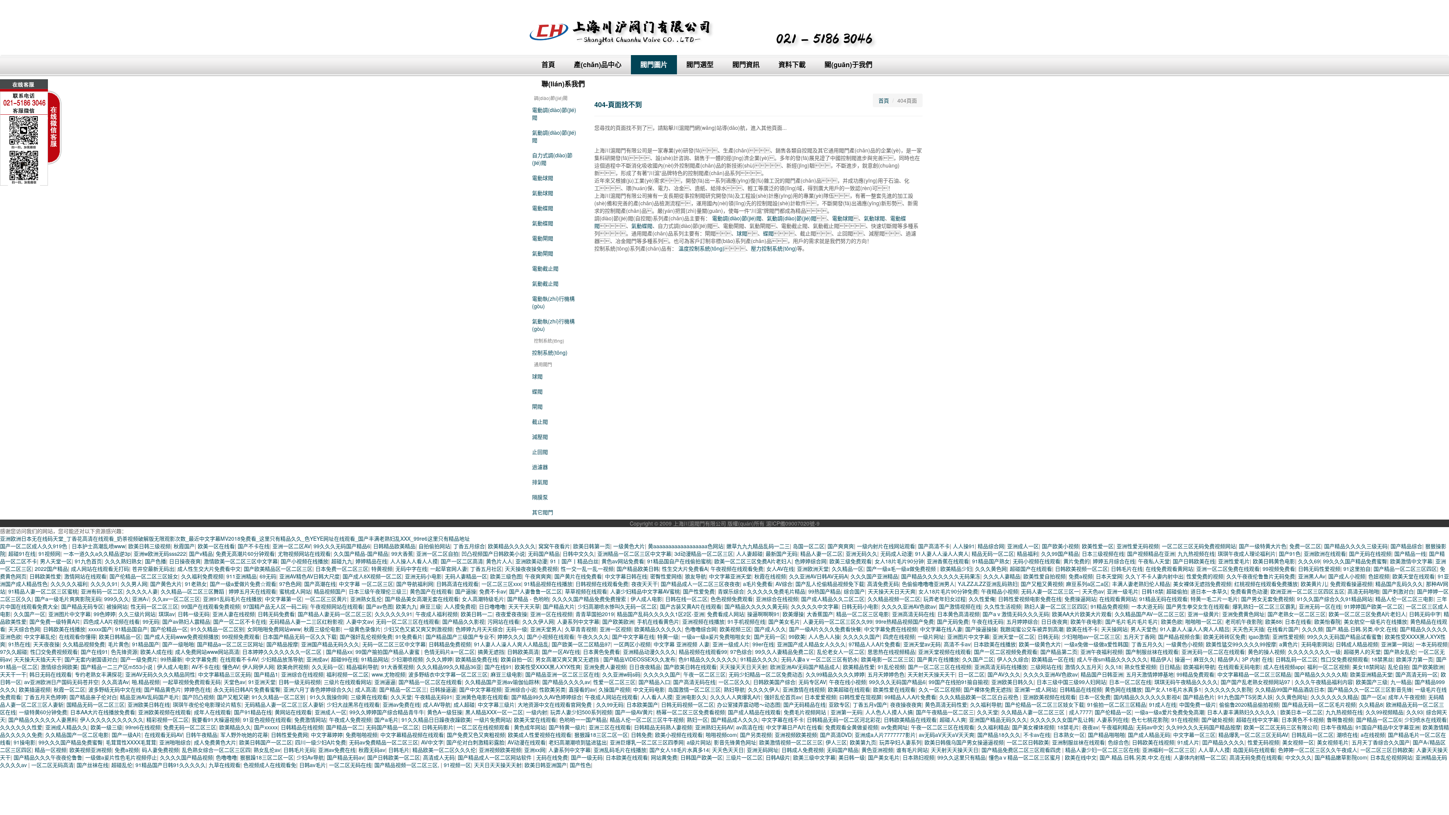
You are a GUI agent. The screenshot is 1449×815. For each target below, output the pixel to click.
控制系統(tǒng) (550, 352)
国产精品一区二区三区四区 (1405, 568)
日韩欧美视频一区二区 (1081, 568)
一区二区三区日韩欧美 (1386, 749)
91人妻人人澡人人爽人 (942, 553)
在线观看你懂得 (77, 636)
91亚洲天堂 (261, 682)
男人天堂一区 (56, 561)
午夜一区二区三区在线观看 (942, 727)
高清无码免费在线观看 (1255, 757)
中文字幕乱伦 (40, 636)
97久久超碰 (13, 651)
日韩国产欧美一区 (701, 757)
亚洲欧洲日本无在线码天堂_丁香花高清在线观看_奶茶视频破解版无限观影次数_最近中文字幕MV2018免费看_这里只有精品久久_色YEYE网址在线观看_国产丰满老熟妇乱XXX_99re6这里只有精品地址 (235, 538)
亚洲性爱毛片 (1234, 561)
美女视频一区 (1298, 742)
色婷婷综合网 (810, 561)
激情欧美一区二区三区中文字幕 (241, 561)
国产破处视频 (1217, 719)
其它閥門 (542, 512)
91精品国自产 (131, 629)
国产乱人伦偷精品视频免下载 (829, 583)
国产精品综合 (1406, 546)
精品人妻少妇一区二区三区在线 (1102, 749)
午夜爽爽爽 (538, 576)
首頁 (548, 64)
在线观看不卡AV (239, 659)
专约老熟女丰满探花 (98, 674)
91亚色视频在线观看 (267, 719)
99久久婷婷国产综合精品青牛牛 (386, 712)
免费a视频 (1081, 576)
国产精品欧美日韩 (638, 568)
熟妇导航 (734, 689)
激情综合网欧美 (59, 666)
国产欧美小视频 (1060, 546)
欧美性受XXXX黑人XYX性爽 (548, 666)
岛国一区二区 (808, 546)
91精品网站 (374, 659)
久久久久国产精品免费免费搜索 (590, 599)
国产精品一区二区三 (403, 689)
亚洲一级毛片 (1122, 591)
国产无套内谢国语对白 (91, 659)
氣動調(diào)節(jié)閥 (554, 136)
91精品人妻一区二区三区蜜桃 (43, 591)
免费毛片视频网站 (806, 712)
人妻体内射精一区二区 (1200, 757)
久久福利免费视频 (202, 576)
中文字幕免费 (201, 659)
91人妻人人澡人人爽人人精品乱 (511, 644)
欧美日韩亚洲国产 (546, 765)
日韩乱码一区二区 (1296, 659)
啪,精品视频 (146, 682)
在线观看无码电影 (1239, 666)
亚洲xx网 (534, 749)
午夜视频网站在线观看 (336, 606)
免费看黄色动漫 (1249, 591)
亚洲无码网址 (762, 749)
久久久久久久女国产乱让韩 (1062, 719)
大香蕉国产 (820, 614)
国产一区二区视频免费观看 (1005, 651)
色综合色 (1118, 742)
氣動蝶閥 (542, 223)
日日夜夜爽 (1054, 621)
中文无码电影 (649, 689)
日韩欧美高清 (523, 651)
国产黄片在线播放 (938, 659)
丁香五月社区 (486, 568)
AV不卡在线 (205, 666)
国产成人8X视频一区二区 (372, 576)
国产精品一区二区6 (1378, 719)
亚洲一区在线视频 (551, 614)
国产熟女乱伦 (1399, 651)
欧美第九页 (863, 742)
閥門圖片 (654, 64)
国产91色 (1290, 553)
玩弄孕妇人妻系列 (900, 742)
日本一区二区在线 (1130, 682)
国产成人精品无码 (1149, 734)
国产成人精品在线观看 (754, 712)
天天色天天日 (728, 749)
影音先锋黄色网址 (735, 742)
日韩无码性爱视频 (1319, 568)
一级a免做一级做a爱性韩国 (1096, 644)
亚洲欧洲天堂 (813, 568)
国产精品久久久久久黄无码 (756, 606)
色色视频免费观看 (732, 599)
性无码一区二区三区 (154, 606)
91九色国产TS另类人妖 (1245, 697)
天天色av (1093, 591)
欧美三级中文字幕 (814, 757)
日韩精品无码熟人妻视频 (663, 727)
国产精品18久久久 (998, 734)
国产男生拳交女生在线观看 (1197, 606)
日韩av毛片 (312, 765)
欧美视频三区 (735, 629)
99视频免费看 (1279, 568)
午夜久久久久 (593, 636)
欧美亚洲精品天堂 (1371, 674)
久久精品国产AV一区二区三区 (1149, 614)
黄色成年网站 (530, 727)
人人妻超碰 (749, 553)
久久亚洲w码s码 (621, 674)
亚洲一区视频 (615, 629)
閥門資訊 (746, 64)
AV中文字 (432, 742)
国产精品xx (339, 651)
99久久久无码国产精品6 (342, 546)
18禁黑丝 (1382, 659)
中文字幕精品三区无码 (224, 674)
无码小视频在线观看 (1036, 561)
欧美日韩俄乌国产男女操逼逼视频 (964, 742)
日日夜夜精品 (645, 666)
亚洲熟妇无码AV (714, 727)
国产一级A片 (127, 734)
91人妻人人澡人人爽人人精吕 (1194, 629)
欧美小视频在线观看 (679, 734)
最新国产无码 (781, 553)
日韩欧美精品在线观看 (910, 719)
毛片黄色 (118, 644)
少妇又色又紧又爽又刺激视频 (418, 629)
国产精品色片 (1199, 697)
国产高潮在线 (320, 583)
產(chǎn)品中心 (597, 64)
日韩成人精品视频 (1357, 644)
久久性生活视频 (1002, 606)
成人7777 (1080, 712)
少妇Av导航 (310, 757)
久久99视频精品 (1384, 712)
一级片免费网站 (492, 719)
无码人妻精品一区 (466, 576)
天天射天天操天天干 (931, 674)
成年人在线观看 (212, 712)
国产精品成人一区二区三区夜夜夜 (700, 583)
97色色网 (290, 583)
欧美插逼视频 (35, 689)
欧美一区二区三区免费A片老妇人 (753, 561)
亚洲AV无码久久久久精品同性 (160, 674)
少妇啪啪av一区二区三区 (1091, 636)
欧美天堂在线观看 (1413, 576)
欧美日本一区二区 (1301, 712)
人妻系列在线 (1112, 719)
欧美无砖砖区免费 (1224, 636)
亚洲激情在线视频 (804, 689)
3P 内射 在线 (1257, 659)
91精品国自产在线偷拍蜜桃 (679, 561)
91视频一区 (457, 765)
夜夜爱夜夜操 (511, 614)
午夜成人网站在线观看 (611, 697)
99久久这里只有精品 (961, 757)
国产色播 (155, 561)
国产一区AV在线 (561, 651)
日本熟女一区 (1069, 734)
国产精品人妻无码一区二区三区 (335, 614)
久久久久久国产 (861, 636)
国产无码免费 (953, 621)
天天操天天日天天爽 (891, 591)
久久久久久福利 (69, 583)
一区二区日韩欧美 (1028, 742)
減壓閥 (540, 436)
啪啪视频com (721, 734)
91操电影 (24, 742)
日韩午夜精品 (201, 734)
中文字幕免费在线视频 (890, 629)
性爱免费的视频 (1204, 576)
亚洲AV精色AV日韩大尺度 (309, 576)
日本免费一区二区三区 (341, 568)
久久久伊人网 (538, 621)
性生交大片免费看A (685, 568)
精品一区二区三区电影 (862, 614)
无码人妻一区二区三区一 (1050, 591)
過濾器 (540, 467)
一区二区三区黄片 (326, 599)
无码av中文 (1149, 727)
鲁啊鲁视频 (1340, 719)
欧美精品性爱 (859, 666)
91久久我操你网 (329, 697)
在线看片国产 (1283, 629)
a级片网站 (699, 742)
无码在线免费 (552, 757)
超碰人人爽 (953, 719)
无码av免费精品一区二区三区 (383, 742)
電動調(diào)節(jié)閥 (554, 113)
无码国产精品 (544, 553)
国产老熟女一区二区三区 (1296, 614)
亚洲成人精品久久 (66, 727)
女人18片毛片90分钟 (899, 561)
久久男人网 (134, 583)
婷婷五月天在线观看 (252, 591)
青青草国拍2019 (594, 614)
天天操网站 (1114, 629)
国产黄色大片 (166, 583)
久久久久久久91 (393, 614)
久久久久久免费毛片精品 (776, 591)
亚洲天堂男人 (546, 629)
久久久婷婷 (439, 659)
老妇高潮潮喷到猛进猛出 (578, 742)
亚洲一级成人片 (730, 644)
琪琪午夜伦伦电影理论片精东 (207, 704)
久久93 (1414, 712)
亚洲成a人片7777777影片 (885, 734)
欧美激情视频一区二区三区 (791, 742)
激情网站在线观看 (85, 576)
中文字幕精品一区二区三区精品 (1254, 674)
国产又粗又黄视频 (1042, 583)
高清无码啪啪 (1363, 591)
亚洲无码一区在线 (1320, 606)
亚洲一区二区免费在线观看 (1228, 568)
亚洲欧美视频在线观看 (1049, 697)
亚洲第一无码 (846, 712)
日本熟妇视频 (918, 757)
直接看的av (582, 689)
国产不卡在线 (253, 546)
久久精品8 (1371, 704)
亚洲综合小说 (520, 689)
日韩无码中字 (1425, 614)
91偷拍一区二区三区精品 (1116, 704)
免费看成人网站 (725, 614)
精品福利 (1027, 553)
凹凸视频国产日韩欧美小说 (493, 553)
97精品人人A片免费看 (874, 644)
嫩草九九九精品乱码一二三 (758, 546)
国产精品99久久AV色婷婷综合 (546, 697)
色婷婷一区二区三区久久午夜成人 (1317, 749)
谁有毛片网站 (912, 749)
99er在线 (763, 644)
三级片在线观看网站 (347, 682)
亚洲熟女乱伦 (366, 599)
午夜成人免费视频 (350, 719)
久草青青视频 (581, 629)
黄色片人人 (499, 561)
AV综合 (783, 583)
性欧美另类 (552, 689)
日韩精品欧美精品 (394, 546)
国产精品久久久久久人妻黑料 (42, 719)
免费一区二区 (1305, 546)
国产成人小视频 (1346, 576)
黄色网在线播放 (1123, 689)
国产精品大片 (559, 606)
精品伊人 (1161, 659)
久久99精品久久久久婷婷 (835, 674)
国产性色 (580, 765)
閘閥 (537, 406)
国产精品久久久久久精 (1320, 674)
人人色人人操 (824, 636)
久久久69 (1309, 561)
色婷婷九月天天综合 (479, 629)
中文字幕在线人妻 (941, 629)
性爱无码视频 (1263, 742)
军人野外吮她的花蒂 (244, 734)
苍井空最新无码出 (153, 568)
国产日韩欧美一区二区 (393, 757)
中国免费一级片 (1197, 704)
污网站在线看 (503, 621)
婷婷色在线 (197, 689)
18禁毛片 (1068, 727)
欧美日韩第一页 (591, 546)
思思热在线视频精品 (891, 651)
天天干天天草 (524, 606)
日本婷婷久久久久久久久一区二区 (282, 651)
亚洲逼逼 (384, 682)
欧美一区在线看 (216, 546)
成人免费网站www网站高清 (207, 651)
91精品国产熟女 (991, 561)
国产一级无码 (587, 757)
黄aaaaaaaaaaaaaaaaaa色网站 (685, 546)
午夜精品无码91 (433, 697)
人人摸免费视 (460, 606)
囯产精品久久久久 (1223, 742)
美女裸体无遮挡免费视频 (1202, 583)
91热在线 (19, 644)
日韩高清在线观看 (457, 583)
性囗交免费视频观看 (54, 651)
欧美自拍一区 (516, 659)
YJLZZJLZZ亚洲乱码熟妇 (988, 583)
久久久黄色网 (991, 568)
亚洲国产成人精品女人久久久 (811, 644)
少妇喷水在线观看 (1425, 719)
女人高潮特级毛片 (483, 599)
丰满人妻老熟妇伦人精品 (1141, 583)
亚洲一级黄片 (1203, 614)
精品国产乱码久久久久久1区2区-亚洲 (660, 614)
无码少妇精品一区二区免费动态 (766, 674)
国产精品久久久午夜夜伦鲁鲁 (48, 757)
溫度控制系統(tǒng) (701, 248)
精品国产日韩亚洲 (1102, 674)
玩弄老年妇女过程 (944, 599)
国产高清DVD (836, 734)
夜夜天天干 (644, 583)
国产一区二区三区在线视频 (939, 666)
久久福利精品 (993, 727)
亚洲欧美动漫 (531, 561)
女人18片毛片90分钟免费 (948, 591)
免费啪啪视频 (361, 734)
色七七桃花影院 (1149, 719)
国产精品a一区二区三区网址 (230, 644)
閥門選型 (700, 64)
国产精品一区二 (344, 727)
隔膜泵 (540, 497)
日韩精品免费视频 (450, 644)
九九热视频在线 (1196, 553)
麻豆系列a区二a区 (1087, 583)
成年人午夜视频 (1406, 697)
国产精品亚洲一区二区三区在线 (562, 674)
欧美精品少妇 (956, 568)
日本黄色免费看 (601, 651)
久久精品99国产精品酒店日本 (1289, 689)
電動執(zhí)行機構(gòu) (553, 302)
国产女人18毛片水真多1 (1173, 689)
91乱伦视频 (891, 666)
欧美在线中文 (1081, 757)
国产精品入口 (654, 682)
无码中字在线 (411, 568)
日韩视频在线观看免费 (601, 583)
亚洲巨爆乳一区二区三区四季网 (647, 742)
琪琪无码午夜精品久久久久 (1186, 682)
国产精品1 (266, 674)
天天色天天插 (1248, 629)
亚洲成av (317, 659)
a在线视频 (1373, 734)
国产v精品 (201, 553)
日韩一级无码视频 (299, 682)
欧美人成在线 (156, 651)
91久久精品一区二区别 (217, 629)
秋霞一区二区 (69, 689)
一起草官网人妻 (448, 568)
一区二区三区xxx (501, 583)
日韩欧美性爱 (45, 576)
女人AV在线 (780, 568)
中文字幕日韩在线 (626, 576)
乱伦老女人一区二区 (840, 651)
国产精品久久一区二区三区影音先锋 (1369, 689)
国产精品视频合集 (1179, 636)
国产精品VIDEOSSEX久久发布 (639, 659)
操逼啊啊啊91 (763, 614)
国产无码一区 (770, 636)
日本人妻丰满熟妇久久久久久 (1242, 712)
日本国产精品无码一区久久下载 (300, 636)
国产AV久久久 (1004, 674)
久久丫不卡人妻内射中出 (1154, 576)
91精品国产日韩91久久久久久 (170, 765)
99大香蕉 (402, 553)
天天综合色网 (24, 629)
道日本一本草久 (1209, 591)
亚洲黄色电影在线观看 (481, 697)
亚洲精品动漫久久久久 (649, 651)
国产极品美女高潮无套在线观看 (422, 599)
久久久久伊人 (764, 689)
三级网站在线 (1046, 666)
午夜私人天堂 (1154, 561)
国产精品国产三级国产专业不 (460, 636)
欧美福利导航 (1199, 666)
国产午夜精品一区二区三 (945, 712)
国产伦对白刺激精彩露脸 (475, 742)
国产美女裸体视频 (1033, 727)
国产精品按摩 (282, 644)
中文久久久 (1298, 757)
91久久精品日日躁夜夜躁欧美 (436, 719)
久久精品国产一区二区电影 (77, 734)
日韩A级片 (778, 757)
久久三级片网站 (136, 614)
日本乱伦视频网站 (1391, 757)
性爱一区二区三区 (614, 682)
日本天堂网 (1109, 576)
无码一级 (516, 629)
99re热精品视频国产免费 (904, 621)
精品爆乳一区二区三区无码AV (1253, 734)
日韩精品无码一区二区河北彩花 (844, 719)
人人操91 (964, 546)
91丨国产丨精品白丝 (574, 561)
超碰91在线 (21, 553)
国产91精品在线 (253, 712)
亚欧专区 (839, 704)
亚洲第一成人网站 (1035, 689)
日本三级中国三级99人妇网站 (1071, 682)
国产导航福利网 (414, 583)
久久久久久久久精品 (1334, 697)
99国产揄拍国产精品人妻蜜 (388, 651)
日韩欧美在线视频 (1153, 742)
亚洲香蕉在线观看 (948, 561)
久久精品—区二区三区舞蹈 (193, 591)
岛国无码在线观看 (1254, 749)
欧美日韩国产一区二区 (265, 742)
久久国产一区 (29, 614)
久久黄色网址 (1291, 697)
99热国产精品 (824, 591)
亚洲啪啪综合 (175, 742)
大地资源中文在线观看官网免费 (555, 704)
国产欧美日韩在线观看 (690, 666)
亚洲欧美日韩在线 (149, 704)
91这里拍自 (1357, 568)
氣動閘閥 (542, 253)
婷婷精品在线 (371, 561)
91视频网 (49, 553)
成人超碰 (464, 704)
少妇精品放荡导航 (282, 659)
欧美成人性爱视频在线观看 (539, 734)
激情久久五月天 (1083, 666)
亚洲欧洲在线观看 (1325, 553)
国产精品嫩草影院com (1341, 757)
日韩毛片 (398, 749)
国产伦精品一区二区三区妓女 (143, 576)
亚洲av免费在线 (401, 704)
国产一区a (1373, 697)
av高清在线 (749, 727)
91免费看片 (409, 636)
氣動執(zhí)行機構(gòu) (553, 324)
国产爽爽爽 (841, 546)
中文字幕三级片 (496, 704)
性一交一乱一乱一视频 (587, 568)
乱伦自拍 (1398, 666)
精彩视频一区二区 (167, 719)
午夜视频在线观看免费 (737, 568)
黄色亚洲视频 (877, 749)
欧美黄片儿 (1314, 583)
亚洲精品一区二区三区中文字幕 (634, 553)
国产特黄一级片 (567, 727)
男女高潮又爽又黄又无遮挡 (567, 659)
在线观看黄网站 (1117, 599)
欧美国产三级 (1371, 682)
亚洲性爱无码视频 (1138, 546)
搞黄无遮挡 (491, 651)
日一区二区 (971, 674)
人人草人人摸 (1214, 749)
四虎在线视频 (899, 636)
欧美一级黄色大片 (1040, 644)
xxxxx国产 (100, 629)
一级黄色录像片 (362, 629)
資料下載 (792, 64)
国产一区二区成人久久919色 (34, 546)
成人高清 (365, 689)
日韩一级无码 (193, 614)
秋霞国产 (184, 546)
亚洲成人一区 (1023, 546)
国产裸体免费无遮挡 (987, 689)
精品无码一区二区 (993, 553)
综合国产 (854, 591)
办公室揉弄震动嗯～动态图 (748, 704)
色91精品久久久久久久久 (707, 659)
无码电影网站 (1317, 644)
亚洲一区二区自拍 (437, 553)
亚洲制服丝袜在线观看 (1078, 742)
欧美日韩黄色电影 (1274, 561)
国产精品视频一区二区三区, (407, 765)
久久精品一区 (847, 568)
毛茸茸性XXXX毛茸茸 (131, 742)
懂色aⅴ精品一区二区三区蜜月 (1025, 757)
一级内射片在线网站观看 (886, 546)
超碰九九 (341, 561)
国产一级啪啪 (178, 644)
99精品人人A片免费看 (910, 697)
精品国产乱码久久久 (1399, 583)
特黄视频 (381, 568)
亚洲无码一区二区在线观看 (1213, 651)
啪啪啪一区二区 (1203, 621)
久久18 (1113, 666)
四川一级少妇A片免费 (320, 742)
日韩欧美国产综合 (774, 682)
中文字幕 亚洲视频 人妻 (681, 644)
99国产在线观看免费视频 (210, 606)
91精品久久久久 (759, 659)
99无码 (151, 621)
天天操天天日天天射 (743, 666)
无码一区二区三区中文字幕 (394, 644)
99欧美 (797, 636)
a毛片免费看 (757, 583)
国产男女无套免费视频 (1267, 599)
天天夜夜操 (46, 644)
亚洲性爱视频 (1288, 636)
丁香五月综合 (469, 546)
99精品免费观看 (1195, 674)
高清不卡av (957, 644)
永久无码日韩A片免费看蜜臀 (247, 689)
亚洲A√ (140, 599)
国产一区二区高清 (462, 561)
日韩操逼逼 (443, 689)
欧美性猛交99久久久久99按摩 (1241, 644)
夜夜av (1090, 727)
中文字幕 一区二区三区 (366, 583)
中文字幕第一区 (283, 599)
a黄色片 (1288, 644)
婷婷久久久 (510, 636)
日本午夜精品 (1336, 727)
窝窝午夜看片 (554, 546)
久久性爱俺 (982, 599)
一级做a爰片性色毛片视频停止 (121, 757)
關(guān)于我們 (848, 64)
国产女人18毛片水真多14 (679, 749)
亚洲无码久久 (861, 553)
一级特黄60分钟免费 (43, 712)
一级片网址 (931, 636)
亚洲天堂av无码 (922, 644)
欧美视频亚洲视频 (90, 749)
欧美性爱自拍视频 (1044, 576)
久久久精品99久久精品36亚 (449, 666)
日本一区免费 (1095, 697)
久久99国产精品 (1060, 553)
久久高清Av (115, 682)
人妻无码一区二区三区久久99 (837, 621)
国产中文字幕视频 (480, 689)
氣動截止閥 (545, 283)
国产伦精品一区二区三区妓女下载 (1044, 704)
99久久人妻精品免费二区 (784, 651)
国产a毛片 (386, 719)
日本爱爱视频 (820, 697)
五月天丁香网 (1139, 636)
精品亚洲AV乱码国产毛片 (149, 697)
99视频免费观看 (241, 636)
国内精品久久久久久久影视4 (1147, 697)
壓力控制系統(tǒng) (774, 248)
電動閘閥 (542, 238)
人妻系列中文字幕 (578, 621)
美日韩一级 (851, 757)
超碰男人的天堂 (1362, 651)
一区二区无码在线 (350, 765)
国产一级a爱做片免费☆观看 (243, 583)
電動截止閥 (545, 268)
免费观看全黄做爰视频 (851, 727)
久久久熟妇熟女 (123, 561)
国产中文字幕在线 (633, 636)
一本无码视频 (1431, 644)
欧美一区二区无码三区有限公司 (1281, 727)
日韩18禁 (1152, 591)
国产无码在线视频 (1370, 553)
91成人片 (1188, 742)
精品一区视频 (50, 749)
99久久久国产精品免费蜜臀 (1355, 561)
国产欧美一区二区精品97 (581, 644)
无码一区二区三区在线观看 (407, 621)
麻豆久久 (1204, 659)
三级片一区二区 (744, 757)
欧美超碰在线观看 (849, 689)
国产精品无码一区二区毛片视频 (1319, 704)
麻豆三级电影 (506, 674)
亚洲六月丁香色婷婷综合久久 (317, 689)
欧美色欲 (1171, 621)
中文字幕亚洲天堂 (730, 576)
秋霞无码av (371, 749)
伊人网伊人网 (258, 666)
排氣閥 (540, 482)
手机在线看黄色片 (658, 621)
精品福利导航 (362, 666)
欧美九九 (406, 606)
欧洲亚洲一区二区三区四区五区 (1307, 591)
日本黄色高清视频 (958, 614)
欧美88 (1273, 621)
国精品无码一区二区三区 (95, 704)
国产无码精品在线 (804, 704)
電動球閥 (542, 177)
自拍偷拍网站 (434, 546)
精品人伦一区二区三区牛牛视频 (647, 719)
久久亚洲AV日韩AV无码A (818, 576)
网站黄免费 (664, 757)
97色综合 (741, 651)
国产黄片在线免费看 (578, 576)
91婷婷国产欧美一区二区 (1373, 606)
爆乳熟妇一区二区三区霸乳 (1264, 606)
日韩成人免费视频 (802, 749)
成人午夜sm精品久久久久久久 (1112, 659)
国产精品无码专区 (82, 606)
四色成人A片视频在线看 (111, 621)
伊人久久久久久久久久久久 (111, 719)
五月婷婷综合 (1022, 621)
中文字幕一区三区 (1194, 734)
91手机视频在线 (746, 621)
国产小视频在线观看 (550, 636)
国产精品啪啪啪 (1106, 734)
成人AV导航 (437, 704)
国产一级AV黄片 (634, 712)
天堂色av (234, 682)
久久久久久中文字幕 (814, 606)
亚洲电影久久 (691, 697)
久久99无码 (609, 704)
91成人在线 (1162, 704)
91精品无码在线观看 (1163, 599)
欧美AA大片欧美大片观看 (1082, 614)
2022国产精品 (51, 568)
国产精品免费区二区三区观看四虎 (1021, 749)
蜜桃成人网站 (295, 591)
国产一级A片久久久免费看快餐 (825, 629)
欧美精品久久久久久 (511, 546)
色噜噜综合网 (701, 629)
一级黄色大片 (629, 546)
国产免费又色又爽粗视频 (476, 734)
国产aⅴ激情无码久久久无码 (1016, 614)
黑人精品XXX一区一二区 (494, 712)
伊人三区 (836, 742)
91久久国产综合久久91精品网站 (1334, 599)
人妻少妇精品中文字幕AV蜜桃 (645, 591)
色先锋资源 (124, 651)
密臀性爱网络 (666, 576)
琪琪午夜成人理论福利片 (1247, 553)
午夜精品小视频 (999, 591)
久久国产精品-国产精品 (361, 553)
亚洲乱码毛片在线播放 (620, 749)
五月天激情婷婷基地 (1150, 674)
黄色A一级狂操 (444, 712)
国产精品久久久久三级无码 (1355, 546)
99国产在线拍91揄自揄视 (958, 682)
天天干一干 (13, 674)
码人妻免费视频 (160, 749)
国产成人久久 (770, 629)
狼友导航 (695, 576)
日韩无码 (1048, 636)
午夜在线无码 (987, 621)
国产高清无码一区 (1416, 674)
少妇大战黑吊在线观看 (353, 704)
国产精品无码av (345, 757)
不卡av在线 (1036, 734)
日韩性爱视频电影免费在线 (1029, 599)
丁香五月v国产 (870, 704)
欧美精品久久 (235, 727)
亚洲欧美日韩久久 (1012, 682)
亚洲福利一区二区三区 (1168, 749)
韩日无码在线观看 (50, 674)
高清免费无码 (883, 583)
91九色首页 (88, 561)
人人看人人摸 (656, 697)
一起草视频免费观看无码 (192, 682)
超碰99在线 (344, 659)
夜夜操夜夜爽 (906, 704)
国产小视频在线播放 (304, 561)
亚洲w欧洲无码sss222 (160, 553)
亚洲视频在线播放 (703, 621)
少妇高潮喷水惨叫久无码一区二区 (617, 606)
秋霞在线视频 (770, 576)
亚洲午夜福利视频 (1101, 651)
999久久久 (116, 599)
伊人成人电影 (646, 599)
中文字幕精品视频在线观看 (412, 734)
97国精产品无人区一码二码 (275, 606)
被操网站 (117, 606)
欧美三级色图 (506, 576)
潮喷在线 (1347, 734)
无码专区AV (812, 682)
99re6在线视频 (142, 727)
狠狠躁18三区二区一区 (601, 734)
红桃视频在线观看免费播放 (1266, 583)
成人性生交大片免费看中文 (209, 568)
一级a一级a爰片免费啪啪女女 (716, 636)
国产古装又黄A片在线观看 (690, 606)
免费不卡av (492, 591)
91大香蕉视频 (397, 666)
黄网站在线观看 (293, 712)
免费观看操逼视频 (1351, 583)
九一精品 (1401, 682)
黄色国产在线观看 (431, 591)
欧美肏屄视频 (293, 666)
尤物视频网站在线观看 (304, 553)
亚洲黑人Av (1311, 576)
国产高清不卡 (934, 546)
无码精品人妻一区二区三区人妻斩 (284, 704)
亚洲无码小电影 (423, 576)
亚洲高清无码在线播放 (1000, 666)
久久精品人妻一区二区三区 (1033, 712)
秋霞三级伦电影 (322, 629)
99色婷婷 (104, 614)
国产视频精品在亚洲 (1151, 553)
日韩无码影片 (438, 727)
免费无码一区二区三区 (189, 727)
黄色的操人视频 (1266, 651)
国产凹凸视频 (198, 697)
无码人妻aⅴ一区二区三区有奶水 (819, 659)
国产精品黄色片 (162, 689)
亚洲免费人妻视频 (605, 666)
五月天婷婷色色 (886, 674)
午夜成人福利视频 (436, 614)
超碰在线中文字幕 (1257, 719)
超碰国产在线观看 (1031, 568)
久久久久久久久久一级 (1314, 651)
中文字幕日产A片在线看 (794, 727)
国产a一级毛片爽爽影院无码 (68, 599)
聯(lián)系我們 (563, 84)
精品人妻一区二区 (821, 553)
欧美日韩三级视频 (149, 546)
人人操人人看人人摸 (414, 561)
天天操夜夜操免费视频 (531, 568)
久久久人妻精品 (1001, 576)
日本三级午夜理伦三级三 (378, 591)
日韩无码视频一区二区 (687, 704)
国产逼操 (465, 591)
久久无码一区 (327, 666)
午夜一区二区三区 (704, 674)
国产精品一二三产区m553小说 (117, 666)
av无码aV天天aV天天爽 (946, 734)
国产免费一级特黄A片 (54, 621)
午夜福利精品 (1117, 727)
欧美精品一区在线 (1053, 659)
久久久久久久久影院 (1228, 689)
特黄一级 (667, 636)
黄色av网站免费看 (622, 561)
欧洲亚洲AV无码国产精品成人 (805, 666)
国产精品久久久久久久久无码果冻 (940, 576)
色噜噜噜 (226, 757)
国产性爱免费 (699, 591)
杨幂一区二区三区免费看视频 (690, 712)
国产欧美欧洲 (618, 621)
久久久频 (1312, 629)
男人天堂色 (1144, 629)
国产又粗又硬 (233, 697)
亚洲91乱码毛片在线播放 (232, 599)
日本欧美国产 (642, 704)
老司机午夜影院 (1243, 621)
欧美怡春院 (1327, 621)
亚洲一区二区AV (291, 546)
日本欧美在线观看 (627, 757)
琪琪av (166, 614)
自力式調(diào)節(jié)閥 (552, 158)
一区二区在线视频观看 (484, 727)
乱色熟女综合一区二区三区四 (216, 749)
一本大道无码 (1147, 606)
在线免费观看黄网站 (1169, 568)
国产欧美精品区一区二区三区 (278, 568)
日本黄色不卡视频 (1302, 719)
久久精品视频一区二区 (894, 599)
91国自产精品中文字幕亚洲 (1387, 727)
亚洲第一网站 (1397, 644)
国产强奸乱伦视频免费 (366, 636)
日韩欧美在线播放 (64, 629)
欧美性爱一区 (1098, 546)
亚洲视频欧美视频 (796, 734)
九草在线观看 (224, 765)
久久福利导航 (986, 704)
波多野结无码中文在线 (114, 689)
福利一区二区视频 (1328, 666)
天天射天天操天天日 (954, 749)
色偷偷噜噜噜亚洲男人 (928, 583)
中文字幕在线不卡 (782, 719)
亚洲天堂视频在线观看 (944, 651)
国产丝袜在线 (92, 765)
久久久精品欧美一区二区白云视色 (979, 697)
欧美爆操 (793, 614)
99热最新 (171, 659)
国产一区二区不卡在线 (239, 621)
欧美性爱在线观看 (894, 689)
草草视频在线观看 (586, 591)
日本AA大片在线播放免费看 (102, 712)
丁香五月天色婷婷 (45, 697)
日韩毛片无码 (299, 749)
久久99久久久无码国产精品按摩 (1203, 727)
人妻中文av (359, 621)
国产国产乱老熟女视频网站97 (1256, 682)
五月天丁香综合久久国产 (1381, 742)
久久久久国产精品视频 (186, 757)
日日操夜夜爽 (185, 561)
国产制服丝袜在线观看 (1152, 651)
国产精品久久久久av (566, 682)
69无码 (268, 576)
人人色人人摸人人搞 (889, 712)
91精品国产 (145, 644)
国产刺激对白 (1398, 591)
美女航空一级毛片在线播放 (1375, 621)
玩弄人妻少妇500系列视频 (581, 712)
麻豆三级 (430, 606)
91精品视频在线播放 (548, 583)
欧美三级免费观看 (850, 561)
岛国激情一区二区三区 (694, 689)
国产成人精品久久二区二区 (832, 599)
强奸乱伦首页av (782, 697)
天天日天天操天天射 (497, 765)
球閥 (537, 376)
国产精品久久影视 (463, 621)
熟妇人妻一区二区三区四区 (1056, 606)
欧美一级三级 (106, 727)
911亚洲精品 (241, 576)
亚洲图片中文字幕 (69, 614)
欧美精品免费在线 (476, 659)
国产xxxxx (266, 727)
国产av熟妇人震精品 (186, 621)
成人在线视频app (1283, 666)
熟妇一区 (697, 719)
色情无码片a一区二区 (449, 651)
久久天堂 (401, 697)
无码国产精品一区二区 (392, 727)
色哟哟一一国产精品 (583, 719)
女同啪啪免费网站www (274, 629)
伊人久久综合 (1013, 659)
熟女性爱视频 (1140, 666)
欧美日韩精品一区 (120, 636)
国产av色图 (379, 606)
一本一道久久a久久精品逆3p (97, 553)
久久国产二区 (978, 659)
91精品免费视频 (1109, 606)
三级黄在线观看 (369, 697)
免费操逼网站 (1080, 599)
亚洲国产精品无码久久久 (330, 644)
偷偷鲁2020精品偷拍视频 (1249, 704)
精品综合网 (991, 546)
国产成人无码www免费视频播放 (181, 636)
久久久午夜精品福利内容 (1324, 682)
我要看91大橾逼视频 (216, 719)
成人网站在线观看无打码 (100, 568)
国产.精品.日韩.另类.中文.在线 (1361, 629)
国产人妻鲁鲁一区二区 (535, 591)
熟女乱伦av (267, 749)
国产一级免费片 (138, 659)
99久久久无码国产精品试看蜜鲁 (1344, 636)
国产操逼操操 (981, 629)
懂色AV (230, 666)
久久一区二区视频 (939, 689)
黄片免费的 (1076, 561)
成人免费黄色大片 (215, 742)
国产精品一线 (1410, 553)
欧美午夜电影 (1086, 621)
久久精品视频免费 (84, 644)
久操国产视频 (614, 689)
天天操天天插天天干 (38, 659)
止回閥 (540, 451)
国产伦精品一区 (169, 629)
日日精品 (1169, 666)
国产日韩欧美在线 (1194, 561)
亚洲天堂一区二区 (1013, 636)
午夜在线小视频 (847, 682)
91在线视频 (1184, 719)
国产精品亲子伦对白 (93, 697)
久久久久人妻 (142, 591)
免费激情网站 (310, 719)
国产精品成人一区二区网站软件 (495, 757)
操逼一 (1183, 659)
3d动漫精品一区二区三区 (703, 553)
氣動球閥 (542, 193)
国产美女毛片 (784, 621)
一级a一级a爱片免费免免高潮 (1169, 712)
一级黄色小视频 (1184, 644)
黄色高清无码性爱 (946, 704)
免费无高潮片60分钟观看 (245, 553)
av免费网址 (894, 727)
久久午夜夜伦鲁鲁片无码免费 (1260, 576)
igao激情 (1259, 636)
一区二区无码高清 (52, 765)
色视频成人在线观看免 (269, 765)
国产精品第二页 (1058, 651)
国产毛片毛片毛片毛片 (1131, 621)
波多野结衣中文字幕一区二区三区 (448, 674)
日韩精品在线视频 (1081, 689)
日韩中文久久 (578, 553)
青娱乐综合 (731, 591)
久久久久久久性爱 (21, 727)
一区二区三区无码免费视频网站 (1199, 546)
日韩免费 (641, 734)
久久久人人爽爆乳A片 (735, 697)
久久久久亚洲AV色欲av (908, 606)
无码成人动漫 (896, 553)
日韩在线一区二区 (686, 599)
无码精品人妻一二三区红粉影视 (306, 621)
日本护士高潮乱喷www (98, 546)
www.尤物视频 (388, 674)
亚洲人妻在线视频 (233, 614)
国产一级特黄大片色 (1262, 546)
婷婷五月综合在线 (1114, 561)
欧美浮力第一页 (1414, 659)
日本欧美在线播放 (995, 644)
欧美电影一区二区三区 (887, 659)
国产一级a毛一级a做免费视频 (901, 568)
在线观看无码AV (164, 734)
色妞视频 (1378, 576)
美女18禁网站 (1368, 666)
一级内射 (536, 712)
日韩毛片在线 (1127, 568)
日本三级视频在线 (1103, 553)
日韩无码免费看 (276, 614)
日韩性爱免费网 (289, 734)
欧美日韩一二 (476, 614)
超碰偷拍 (1177, 591)
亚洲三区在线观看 (610, 727)
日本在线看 (1298, 621)
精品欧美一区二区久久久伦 (444, 749)
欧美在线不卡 (1082, 629)
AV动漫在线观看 (527, 742)
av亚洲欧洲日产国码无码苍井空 (61, 682)
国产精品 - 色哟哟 (528, 599)
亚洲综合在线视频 (777, 599)
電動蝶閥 (542, 208)
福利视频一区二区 (347, 674)
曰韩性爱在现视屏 (860, 697)
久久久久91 (104, 583)
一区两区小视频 (632, 644)
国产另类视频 (756, 734)
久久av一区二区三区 (176, 599)
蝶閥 (537, 391)
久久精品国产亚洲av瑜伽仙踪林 (502, 682)
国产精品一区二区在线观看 (430, 682)
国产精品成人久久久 (734, 719)
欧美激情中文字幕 (1411, 561)
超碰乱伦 (121, 765)
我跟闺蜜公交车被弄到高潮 (1031, 629)
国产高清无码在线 (694, 682)
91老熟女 (196, 583)
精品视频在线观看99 (703, 651)
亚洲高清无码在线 (913, 614)
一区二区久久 (734, 682)
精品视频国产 (330, 591)
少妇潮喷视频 (407, 659)
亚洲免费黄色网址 (1243, 614)
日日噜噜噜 (492, 606)
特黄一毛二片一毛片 (1214, 599)
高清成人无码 (439, 757)
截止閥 (540, 421)
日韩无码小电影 (859, 606)
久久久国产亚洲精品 (874, 576)
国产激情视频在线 (960, 606)
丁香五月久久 (1147, 644)
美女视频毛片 (1333, 742)
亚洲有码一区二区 (102, 591)
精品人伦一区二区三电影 (1404, 599)
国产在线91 (94, 651)
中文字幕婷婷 (327, 734)
